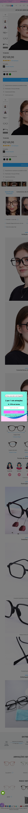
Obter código (14, 412)
